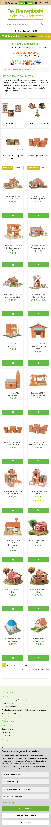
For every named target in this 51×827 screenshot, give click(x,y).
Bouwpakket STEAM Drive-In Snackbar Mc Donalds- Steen (12, 248)
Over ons (5, 696)
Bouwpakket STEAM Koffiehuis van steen (38, 394)
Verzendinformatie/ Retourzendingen (16, 700)
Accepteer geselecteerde (25, 815)
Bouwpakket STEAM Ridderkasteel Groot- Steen (38, 443)
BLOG (41, 36)
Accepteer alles (25, 809)
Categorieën (12, 36)
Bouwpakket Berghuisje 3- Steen (38, 591)
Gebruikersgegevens (14, 782)
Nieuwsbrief (6, 736)
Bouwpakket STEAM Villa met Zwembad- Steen (13, 296)
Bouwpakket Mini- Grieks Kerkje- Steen (12, 640)
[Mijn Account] (27, 3)
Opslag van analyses (14, 797)
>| (26, 665)
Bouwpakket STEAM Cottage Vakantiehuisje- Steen (38, 346)
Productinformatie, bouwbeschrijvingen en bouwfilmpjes (24, 710)
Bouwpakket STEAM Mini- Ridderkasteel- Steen (13, 443)
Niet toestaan (25, 822)
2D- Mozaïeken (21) (13, 123)
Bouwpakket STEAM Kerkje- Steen (13, 394)
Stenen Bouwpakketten (21, 70)
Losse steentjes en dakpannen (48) (13, 157)
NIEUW (47, 36)
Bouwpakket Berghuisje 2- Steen (13, 591)
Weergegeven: (34, 168)
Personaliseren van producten (13, 717)
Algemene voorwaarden (11, 707)
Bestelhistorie (7, 729)
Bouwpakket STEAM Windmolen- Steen (38, 296)
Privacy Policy (7, 703)
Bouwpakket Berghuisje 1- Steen (38, 542)
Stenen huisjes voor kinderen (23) (38, 157)
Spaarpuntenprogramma (11, 713)
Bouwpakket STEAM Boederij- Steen (13, 198)
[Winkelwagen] (36, 3)
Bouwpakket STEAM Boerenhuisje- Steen (38, 198)
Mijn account (7, 726)
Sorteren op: (7, 168)
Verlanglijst (6, 732)
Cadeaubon (6, 744)
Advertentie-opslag (13, 774)
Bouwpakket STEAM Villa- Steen (38, 493)
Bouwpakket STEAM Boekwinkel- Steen (13, 345)
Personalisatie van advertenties (18, 789)
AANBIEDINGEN (31, 36)
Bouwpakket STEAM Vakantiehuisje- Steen (38, 247)
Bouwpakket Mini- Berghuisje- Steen (38, 640)
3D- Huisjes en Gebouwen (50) (38, 123)
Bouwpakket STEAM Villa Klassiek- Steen (13, 493)
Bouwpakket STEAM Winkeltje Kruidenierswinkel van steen (13, 544)
